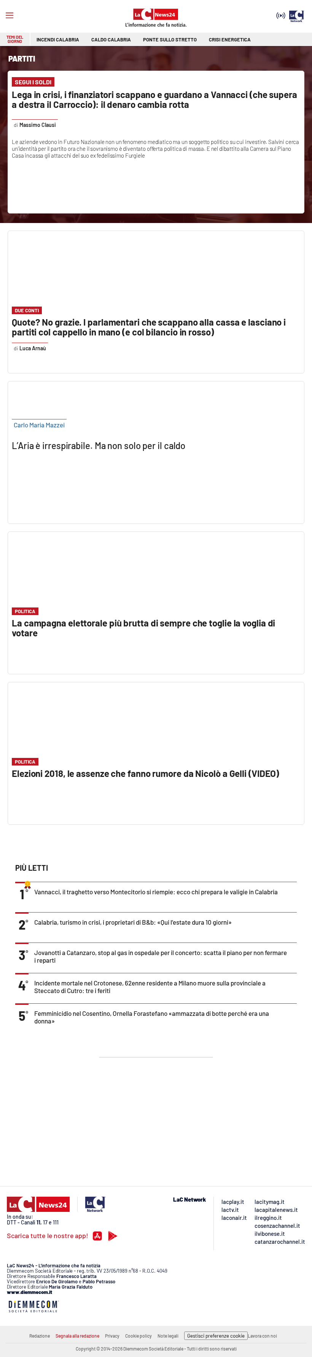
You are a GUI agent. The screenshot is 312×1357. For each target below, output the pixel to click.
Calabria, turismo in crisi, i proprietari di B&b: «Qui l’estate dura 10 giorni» (133, 922)
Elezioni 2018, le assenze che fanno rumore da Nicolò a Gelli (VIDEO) (145, 773)
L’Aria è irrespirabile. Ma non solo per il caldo (98, 445)
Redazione (39, 1335)
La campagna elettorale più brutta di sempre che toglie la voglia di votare (143, 627)
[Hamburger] (9, 15)
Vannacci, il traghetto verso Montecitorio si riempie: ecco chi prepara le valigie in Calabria (156, 891)
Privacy (112, 1335)
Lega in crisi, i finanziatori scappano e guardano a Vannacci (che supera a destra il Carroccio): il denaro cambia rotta (154, 99)
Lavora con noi (262, 1335)
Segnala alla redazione (77, 1335)
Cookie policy (138, 1335)
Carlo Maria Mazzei (39, 425)
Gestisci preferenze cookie (216, 1336)
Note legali (168, 1335)
